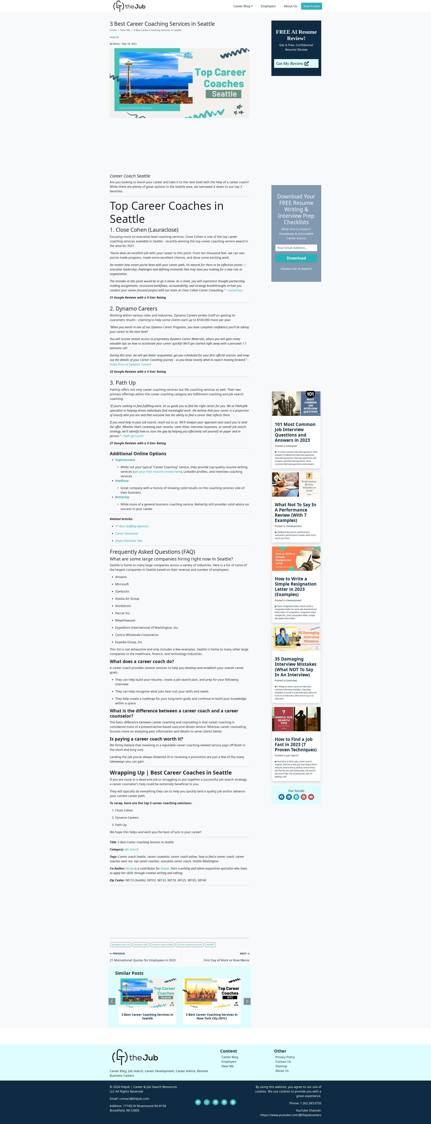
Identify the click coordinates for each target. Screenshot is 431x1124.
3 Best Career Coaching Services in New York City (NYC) (147, 1016)
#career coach (141, 944)
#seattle (210, 944)
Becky (130, 868)
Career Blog (230, 1057)
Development (294, 526)
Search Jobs (311, 6)
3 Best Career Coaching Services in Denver (212, 1016)
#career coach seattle (162, 944)
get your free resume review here (157, 472)
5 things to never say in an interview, (294, 686)
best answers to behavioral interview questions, (296, 453)
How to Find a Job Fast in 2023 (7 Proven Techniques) (296, 744)
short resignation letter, (298, 615)
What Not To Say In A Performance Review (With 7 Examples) (295, 512)
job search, (310, 770)
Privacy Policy (285, 1057)
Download (296, 258)
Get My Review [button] (289, 63)
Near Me (125, 30)
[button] (281, 797)
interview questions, (284, 458)
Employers (268, 6)
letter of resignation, (290, 612)
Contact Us (283, 1061)
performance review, (296, 535)
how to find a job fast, (293, 767)
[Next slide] (247, 1001)
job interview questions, (295, 461)
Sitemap (281, 1066)
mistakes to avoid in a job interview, (291, 692)
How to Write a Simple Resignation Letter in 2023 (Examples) (296, 587)
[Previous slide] (111, 1001)
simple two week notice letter (295, 617)
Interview (291, 445)
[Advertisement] (179, 145)
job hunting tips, (297, 770)
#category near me (121, 944)
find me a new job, (292, 764)
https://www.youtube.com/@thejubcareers (290, 1115)
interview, (306, 689)
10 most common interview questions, (295, 452)
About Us (290, 6)
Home (113, 30)
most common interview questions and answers (294, 462)
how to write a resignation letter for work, (294, 608)
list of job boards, (297, 773)
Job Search (292, 755)
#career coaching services (189, 944)
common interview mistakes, (288, 689)
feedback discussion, (287, 532)
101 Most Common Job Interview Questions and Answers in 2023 (295, 432)
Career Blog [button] (242, 6)
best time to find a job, (288, 761)
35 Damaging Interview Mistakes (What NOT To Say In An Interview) (296, 667)
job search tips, (282, 773)
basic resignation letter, (288, 606)
